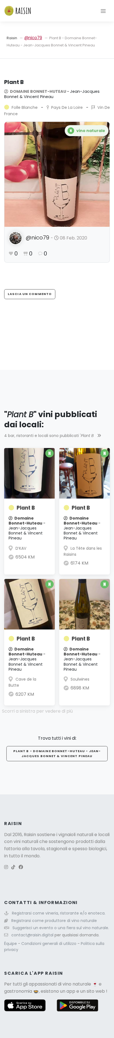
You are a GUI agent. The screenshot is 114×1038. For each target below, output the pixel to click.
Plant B (26, 507)
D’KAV (20, 548)
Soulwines (80, 679)
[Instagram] (6, 867)
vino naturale (77, 984)
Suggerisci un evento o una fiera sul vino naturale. (60, 928)
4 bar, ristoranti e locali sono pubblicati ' (49, 435)
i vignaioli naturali (74, 834)
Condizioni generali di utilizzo (49, 943)
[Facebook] (21, 867)
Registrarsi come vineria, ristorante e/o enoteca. (58, 913)
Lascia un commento (30, 294)
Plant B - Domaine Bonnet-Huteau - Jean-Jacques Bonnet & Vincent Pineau (57, 753)
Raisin (12, 38)
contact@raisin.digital (32, 935)
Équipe (11, 943)
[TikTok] (13, 867)
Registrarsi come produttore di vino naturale (54, 920)
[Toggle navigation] (103, 10)
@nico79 (33, 38)
